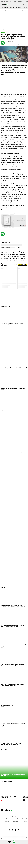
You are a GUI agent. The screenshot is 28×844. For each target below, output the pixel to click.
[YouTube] (18, 830)
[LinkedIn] (15, 830)
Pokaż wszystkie (18, 247)
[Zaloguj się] (23, 5)
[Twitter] (10, 830)
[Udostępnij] (26, 837)
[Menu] (26, 5)
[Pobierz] (18, 44)
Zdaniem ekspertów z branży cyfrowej (10, 115)
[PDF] (9, 238)
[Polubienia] (2, 838)
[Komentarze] (14, 838)
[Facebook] (12, 830)
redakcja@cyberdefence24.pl (17, 260)
